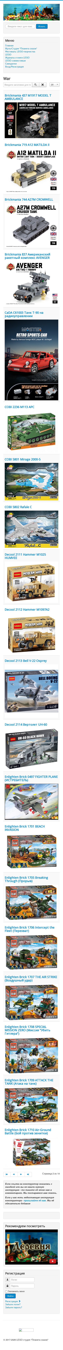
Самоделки (11, 63)
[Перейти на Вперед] (21, 1174)
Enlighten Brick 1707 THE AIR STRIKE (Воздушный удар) (31, 978)
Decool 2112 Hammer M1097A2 (27, 609)
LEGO (8, 54)
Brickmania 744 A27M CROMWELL (29, 199)
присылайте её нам (35, 1200)
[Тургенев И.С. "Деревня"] (31, 1246)
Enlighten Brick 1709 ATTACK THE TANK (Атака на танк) (29, 1081)
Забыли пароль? (13, 1307)
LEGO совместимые (15, 60)
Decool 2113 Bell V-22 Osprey (26, 661)
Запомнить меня (16, 1291)
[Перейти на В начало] (7, 1174)
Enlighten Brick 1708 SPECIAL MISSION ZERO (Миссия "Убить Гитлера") (27, 1030)
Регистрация (11, 1301)
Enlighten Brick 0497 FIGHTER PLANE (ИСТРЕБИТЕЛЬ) (31, 778)
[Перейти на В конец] (28, 1174)
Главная (9, 45)
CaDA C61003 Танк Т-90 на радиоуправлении (24, 314)
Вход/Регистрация (14, 66)
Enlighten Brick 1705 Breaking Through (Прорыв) (26, 879)
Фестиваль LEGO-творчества (20, 51)
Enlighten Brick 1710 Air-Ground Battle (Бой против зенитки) (28, 1131)
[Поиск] (35, 84)
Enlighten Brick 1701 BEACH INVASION (25, 828)
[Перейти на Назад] (14, 1174)
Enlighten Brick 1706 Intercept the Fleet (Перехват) (29, 929)
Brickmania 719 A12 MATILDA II (27, 145)
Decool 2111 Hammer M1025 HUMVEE (25, 556)
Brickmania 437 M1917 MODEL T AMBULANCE (28, 97)
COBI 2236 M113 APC (19, 407)
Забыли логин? (12, 1304)
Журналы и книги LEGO (17, 57)
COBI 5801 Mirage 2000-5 (22, 459)
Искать (41, 26)
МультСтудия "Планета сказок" (21, 48)
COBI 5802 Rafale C (18, 507)
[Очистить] (42, 84)
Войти (10, 1295)
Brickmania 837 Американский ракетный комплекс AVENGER (27, 256)
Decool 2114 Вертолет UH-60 (26, 724)
